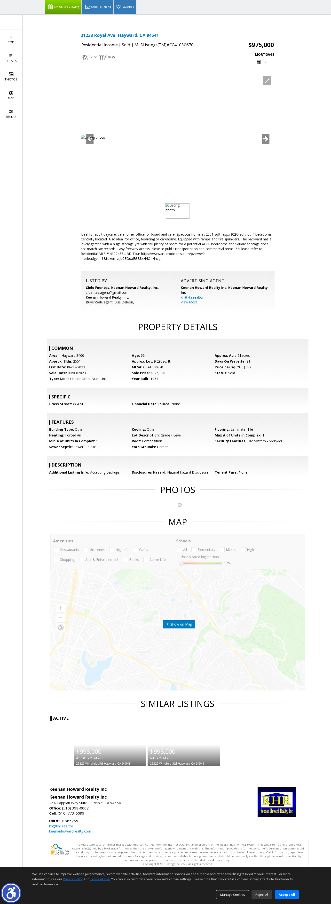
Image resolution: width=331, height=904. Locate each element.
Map (11, 98)
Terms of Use (100, 879)
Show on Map (180, 624)
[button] (11, 893)
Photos (11, 79)
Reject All (261, 894)
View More (189, 302)
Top (11, 42)
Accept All (287, 894)
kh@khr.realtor (192, 297)
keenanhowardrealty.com (70, 831)
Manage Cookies (232, 894)
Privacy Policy (73, 879)
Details (11, 61)
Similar (11, 117)
